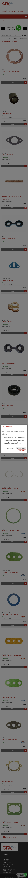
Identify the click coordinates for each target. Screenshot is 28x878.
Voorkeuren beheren (21, 448)
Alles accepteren (22, 450)
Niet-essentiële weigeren (9, 448)
